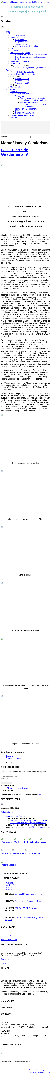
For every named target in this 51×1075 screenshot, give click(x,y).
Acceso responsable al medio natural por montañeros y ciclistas (34, 99)
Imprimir (9, 756)
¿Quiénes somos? (18, 35)
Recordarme (8, 785)
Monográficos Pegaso (29, 102)
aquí (40, 794)
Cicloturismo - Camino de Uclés (28, 901)
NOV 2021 (10, 887)
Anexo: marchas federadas (26, 46)
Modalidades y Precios (15, 816)
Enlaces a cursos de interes (22, 115)
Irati (16, 910)
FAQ (12, 48)
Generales (19, 96)
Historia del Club (17, 37)
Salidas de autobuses (19, 61)
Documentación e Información (23, 94)
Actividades (11, 70)
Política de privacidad (43, 1070)
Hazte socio (15, 63)
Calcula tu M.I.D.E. (9, 936)
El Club (9, 33)
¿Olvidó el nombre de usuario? (19, 788)
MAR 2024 (10, 885)
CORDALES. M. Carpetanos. (26, 908)
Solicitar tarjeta (7, 812)
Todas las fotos (16, 87)
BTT (17, 111)
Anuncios (5, 959)
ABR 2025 (10, 883)
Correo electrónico (13, 758)
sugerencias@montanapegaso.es (15, 1018)
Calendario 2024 (22, 79)
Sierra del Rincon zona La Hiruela (29, 894)
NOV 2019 (10, 889)
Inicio (8, 31)
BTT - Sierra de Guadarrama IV (14, 152)
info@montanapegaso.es (11, 1016)
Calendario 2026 (22, 83)
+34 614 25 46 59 (8, 1010)
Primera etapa (21, 40)
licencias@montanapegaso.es (37, 827)
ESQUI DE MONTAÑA (24, 113)
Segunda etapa (21, 42)
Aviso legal (32, 1070)
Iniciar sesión (6, 783)
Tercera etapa (21, 44)
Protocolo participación (20, 53)
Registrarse (8, 790)
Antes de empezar (18, 92)
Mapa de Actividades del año (22, 74)
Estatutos (14, 50)
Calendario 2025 (22, 81)
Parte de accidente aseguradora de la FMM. (28, 821)
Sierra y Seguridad (9, 940)
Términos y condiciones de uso (40, 1072)
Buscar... (4, 137)
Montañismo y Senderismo (26, 109)
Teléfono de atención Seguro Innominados (28, 823)
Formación (10, 89)
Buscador (14, 118)
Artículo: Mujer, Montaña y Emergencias (32, 68)
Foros (3, 963)
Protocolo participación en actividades (31, 55)
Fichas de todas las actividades (23, 72)
